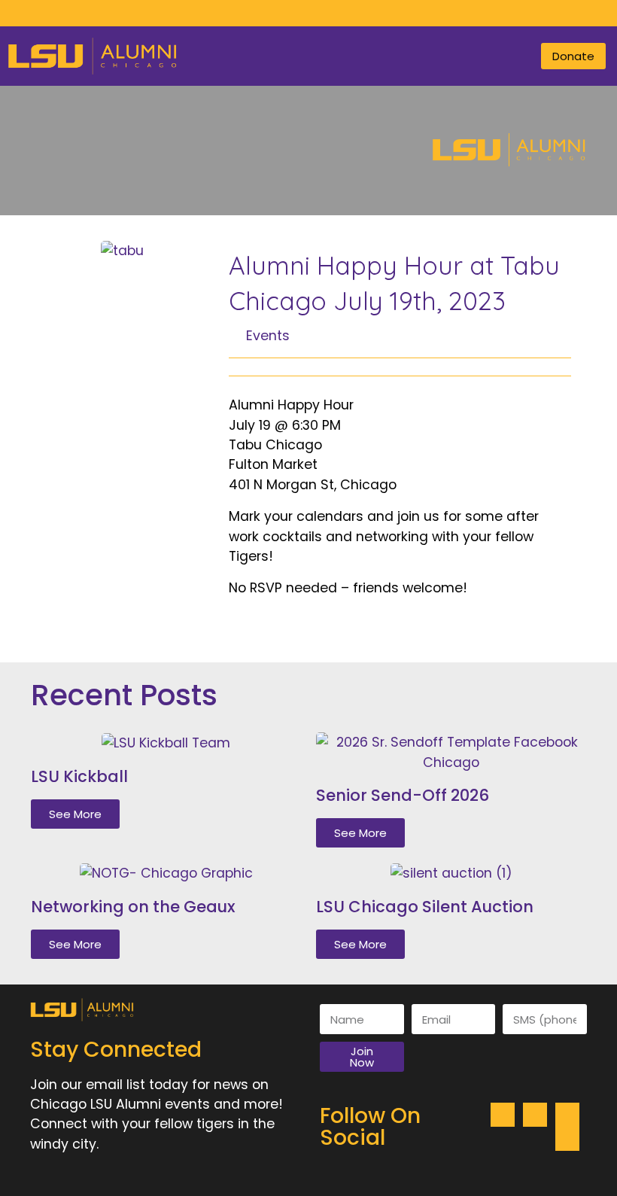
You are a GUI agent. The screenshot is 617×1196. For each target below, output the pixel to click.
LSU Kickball (79, 776)
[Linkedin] (341, 13)
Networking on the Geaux (133, 907)
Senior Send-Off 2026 (402, 795)
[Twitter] (319, 13)
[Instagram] (297, 13)
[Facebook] (276, 13)
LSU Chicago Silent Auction (424, 907)
